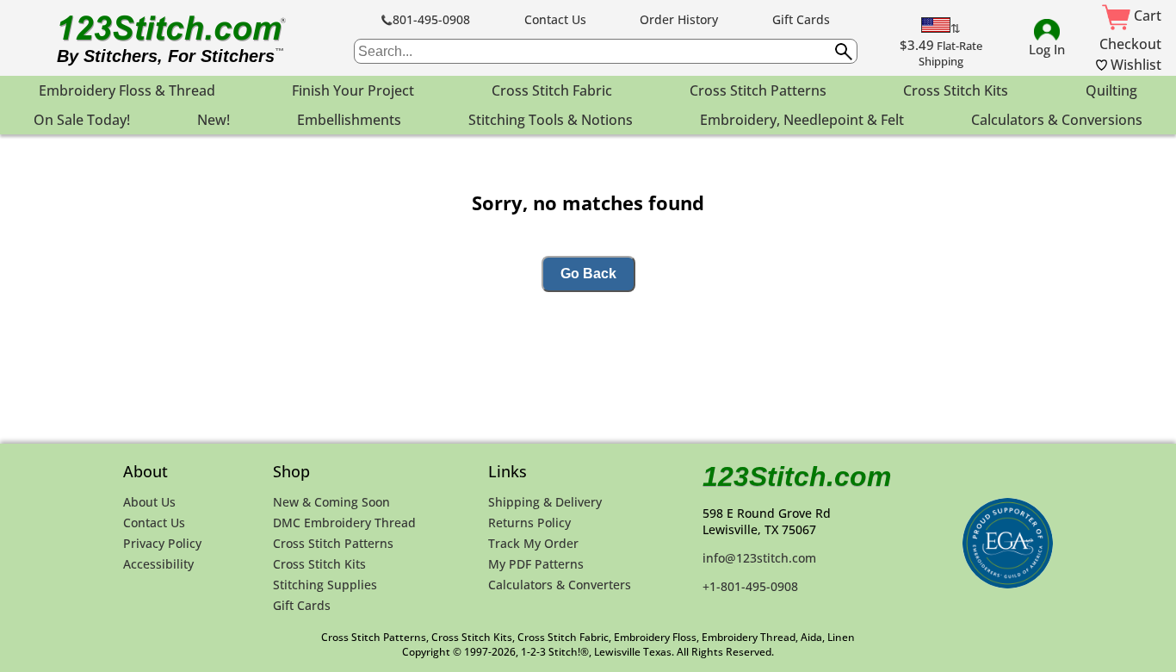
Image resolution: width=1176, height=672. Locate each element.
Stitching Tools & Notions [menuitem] (550, 119)
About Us (149, 502)
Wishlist (1134, 64)
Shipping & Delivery (545, 502)
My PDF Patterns (536, 564)
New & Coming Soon (331, 502)
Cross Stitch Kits (319, 564)
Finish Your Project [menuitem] (353, 90)
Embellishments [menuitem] (349, 119)
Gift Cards (801, 19)
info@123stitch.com (759, 558)
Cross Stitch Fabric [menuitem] (552, 90)
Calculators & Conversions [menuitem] (1056, 119)
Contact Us (555, 19)
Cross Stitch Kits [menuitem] (955, 90)
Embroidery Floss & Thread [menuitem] (127, 90)
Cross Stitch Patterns (333, 543)
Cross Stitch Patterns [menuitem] (758, 90)
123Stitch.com (797, 476)
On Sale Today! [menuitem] (82, 119)
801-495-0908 (431, 19)
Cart (1145, 15)
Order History (679, 19)
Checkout (1130, 43)
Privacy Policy (162, 543)
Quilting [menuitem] (1111, 90)
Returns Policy (529, 522)
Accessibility (158, 564)
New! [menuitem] (213, 119)
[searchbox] (605, 51)
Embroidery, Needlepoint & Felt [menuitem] (802, 119)
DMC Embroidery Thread (344, 522)
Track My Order (533, 543)
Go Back (588, 273)
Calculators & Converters (559, 584)
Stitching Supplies (325, 584)
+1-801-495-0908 (750, 586)
